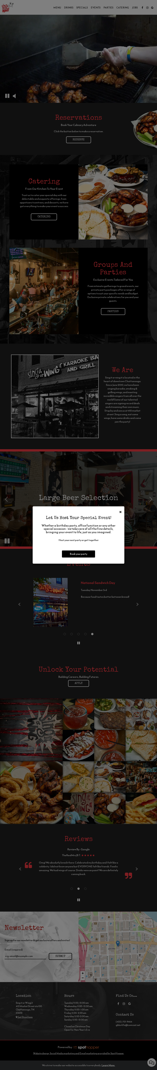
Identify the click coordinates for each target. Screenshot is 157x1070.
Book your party (78, 554)
